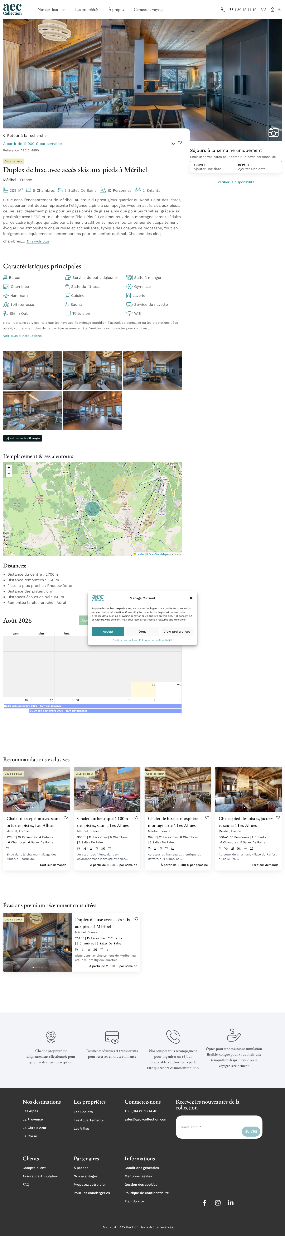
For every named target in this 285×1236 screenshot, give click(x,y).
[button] (191, 598)
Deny (142, 631)
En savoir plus (37, 241)
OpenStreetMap (158, 554)
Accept (108, 631)
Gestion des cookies (125, 640)
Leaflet (140, 554)
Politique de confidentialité (155, 640)
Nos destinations (51, 9)
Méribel (10, 180)
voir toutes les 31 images (25, 438)
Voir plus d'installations (22, 336)
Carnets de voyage (148, 9)
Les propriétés (86, 9)
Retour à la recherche (27, 135)
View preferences (177, 631)
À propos (116, 9)
